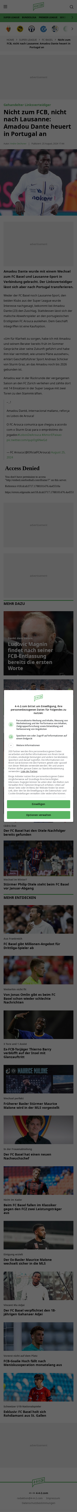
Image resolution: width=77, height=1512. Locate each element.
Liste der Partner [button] (29, 771)
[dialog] (38, 756)
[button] (38, 745)
